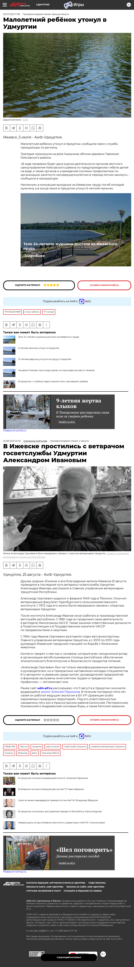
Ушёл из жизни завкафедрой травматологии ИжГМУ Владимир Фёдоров (58, 800)
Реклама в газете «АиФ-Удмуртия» (45, 887)
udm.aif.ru (44, 688)
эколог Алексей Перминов (60, 691)
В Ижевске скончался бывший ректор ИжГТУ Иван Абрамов (51, 789)
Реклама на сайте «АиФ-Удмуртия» (85, 887)
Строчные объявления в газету (43, 891)
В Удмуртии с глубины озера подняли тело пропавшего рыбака (53, 381)
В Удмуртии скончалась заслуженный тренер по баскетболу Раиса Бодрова (60, 811)
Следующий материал (69, 957)
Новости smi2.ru (14, 430)
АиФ (25, 119)
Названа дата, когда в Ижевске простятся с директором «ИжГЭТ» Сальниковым (61, 822)
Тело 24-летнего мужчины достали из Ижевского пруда (70, 246)
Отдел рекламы (97, 883)
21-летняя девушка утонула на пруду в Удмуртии (44, 359)
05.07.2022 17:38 (11, 14)
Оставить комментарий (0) (104, 285)
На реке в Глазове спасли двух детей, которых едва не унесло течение (56, 370)
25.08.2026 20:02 (12, 441)
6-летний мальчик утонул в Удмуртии (38, 348)
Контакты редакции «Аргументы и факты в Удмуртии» (56, 883)
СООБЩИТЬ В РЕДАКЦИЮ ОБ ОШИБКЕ (83, 891)
